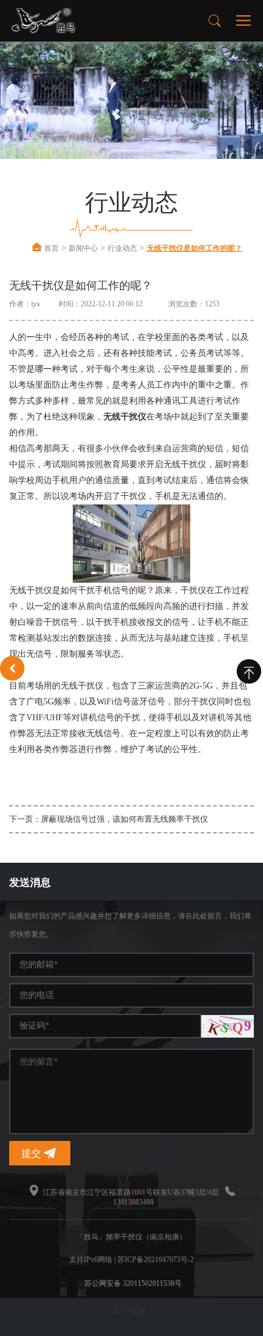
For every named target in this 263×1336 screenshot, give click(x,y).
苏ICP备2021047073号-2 (155, 1259)
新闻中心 (83, 248)
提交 (32, 1153)
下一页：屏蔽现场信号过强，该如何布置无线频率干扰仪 (108, 819)
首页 (51, 248)
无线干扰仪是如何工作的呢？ (194, 248)
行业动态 (122, 248)
